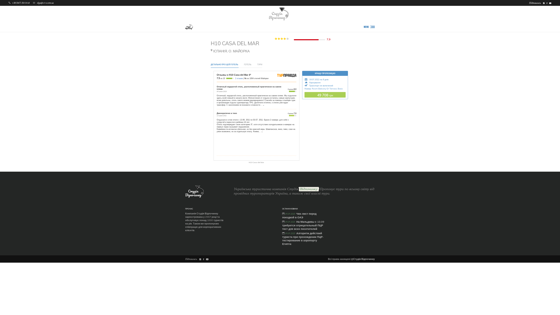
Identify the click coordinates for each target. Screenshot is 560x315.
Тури (259, 64)
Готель (247, 64)
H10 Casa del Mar (256, 162)
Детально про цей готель (224, 64)
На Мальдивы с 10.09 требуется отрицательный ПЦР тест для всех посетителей (303, 225)
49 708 (325, 95)
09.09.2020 (290, 214)
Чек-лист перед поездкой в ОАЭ (299, 215)
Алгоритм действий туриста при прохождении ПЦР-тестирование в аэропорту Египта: (303, 239)
